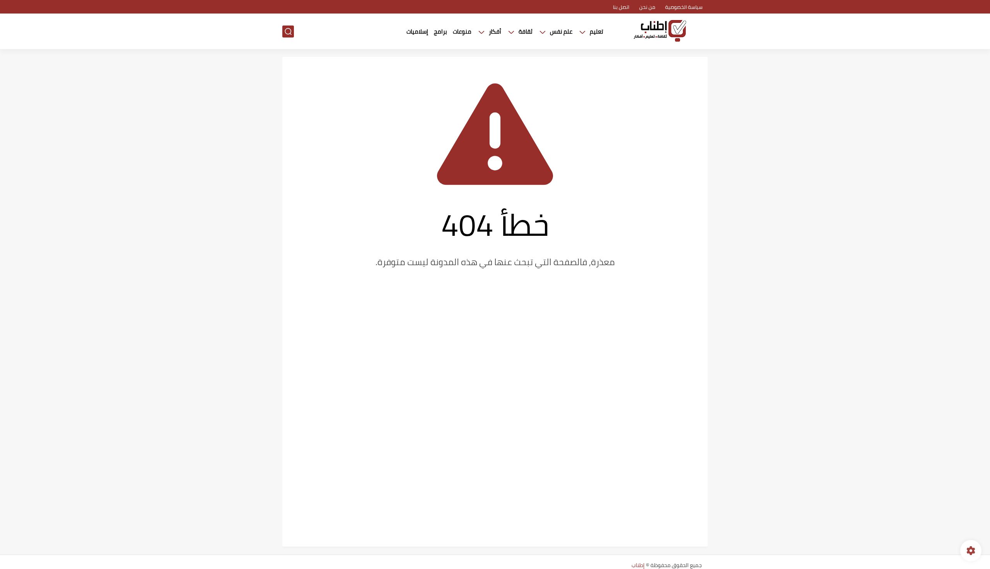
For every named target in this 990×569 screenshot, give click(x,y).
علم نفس (561, 31)
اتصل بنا (621, 7)
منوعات (462, 31)
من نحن (647, 7)
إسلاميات (417, 31)
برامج (440, 31)
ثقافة (526, 31)
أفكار (495, 31)
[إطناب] (659, 31)
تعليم (596, 31)
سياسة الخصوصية (684, 7)
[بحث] (288, 31)
